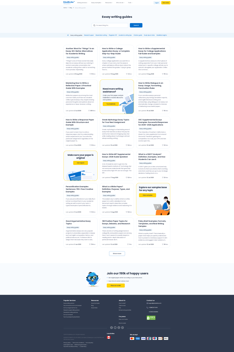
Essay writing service (69, 303)
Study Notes (94, 308)
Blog (71, 7)
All (68, 35)
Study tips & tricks (149, 35)
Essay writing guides (73, 57)
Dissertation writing (101, 35)
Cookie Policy (83, 346)
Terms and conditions (78, 342)
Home (65, 7)
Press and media (123, 319)
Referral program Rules (80, 344)
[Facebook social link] (111, 327)
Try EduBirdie (110, 104)
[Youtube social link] (115, 327)
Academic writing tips (125, 35)
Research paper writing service (71, 310)
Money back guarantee (125, 310)
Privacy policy (67, 342)
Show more (117, 253)
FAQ (120, 308)
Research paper (89, 35)
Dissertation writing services (71, 312)
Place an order (116, 285)
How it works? (122, 303)
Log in (156, 3)
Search (136, 25)
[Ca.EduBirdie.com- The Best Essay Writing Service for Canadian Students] (109, 337)
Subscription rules (68, 344)
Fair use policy (89, 342)
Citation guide (138, 35)
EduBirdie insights (162, 35)
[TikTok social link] (118, 327)
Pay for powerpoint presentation (72, 317)
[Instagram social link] (122, 327)
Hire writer (166, 3)
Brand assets (122, 323)
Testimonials (122, 305)
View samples (147, 195)
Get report (80, 163)
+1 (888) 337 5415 (153, 307)
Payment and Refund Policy (71, 346)
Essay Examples (95, 303)
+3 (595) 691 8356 (153, 312)
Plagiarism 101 (113, 35)
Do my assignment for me (70, 308)
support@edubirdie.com (155, 303)
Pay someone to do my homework (72, 305)
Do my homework (68, 314)
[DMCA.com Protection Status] (151, 319)
